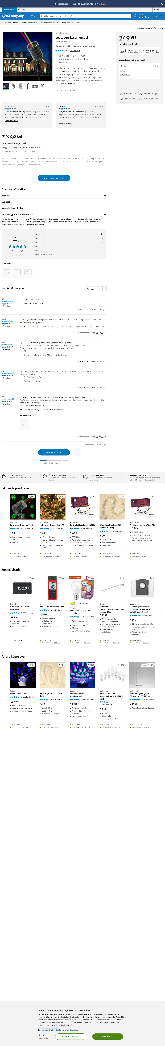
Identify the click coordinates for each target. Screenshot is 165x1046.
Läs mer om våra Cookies (49, 1030)
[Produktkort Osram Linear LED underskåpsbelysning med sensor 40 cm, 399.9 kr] (112, 588)
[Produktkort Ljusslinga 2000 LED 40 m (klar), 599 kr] (52, 675)
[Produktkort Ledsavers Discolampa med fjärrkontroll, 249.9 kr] (82, 675)
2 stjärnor (37, 246)
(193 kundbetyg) (58, 529)
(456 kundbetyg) (88, 700)
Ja (97, 309)
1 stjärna (37, 250)
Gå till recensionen (11, 121)
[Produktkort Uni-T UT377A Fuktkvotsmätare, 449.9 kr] (52, 588)
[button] (6, 86)
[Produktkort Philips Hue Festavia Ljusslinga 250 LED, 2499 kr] (82, 506)
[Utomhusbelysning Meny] (39, 23)
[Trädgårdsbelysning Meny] (60, 23)
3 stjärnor (37, 242)
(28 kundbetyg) (118, 531)
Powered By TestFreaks (94, 444)
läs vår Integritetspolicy (68, 1030)
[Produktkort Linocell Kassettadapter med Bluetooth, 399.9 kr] (22, 588)
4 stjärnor (37, 238)
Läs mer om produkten (65, 90)
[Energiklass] (72, 603)
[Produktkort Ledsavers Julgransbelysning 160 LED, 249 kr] (52, 506)
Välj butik (25, 556)
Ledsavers (67, 41)
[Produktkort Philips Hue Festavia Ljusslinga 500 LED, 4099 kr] (142, 506)
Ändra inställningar (44, 1036)
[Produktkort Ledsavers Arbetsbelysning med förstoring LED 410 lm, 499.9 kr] (142, 675)
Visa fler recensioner (54, 452)
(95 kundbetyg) (28, 613)
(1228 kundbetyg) (106, 705)
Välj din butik (125, 75)
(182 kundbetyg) (88, 617)
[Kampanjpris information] (86, 622)
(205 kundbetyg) (28, 697)
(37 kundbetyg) (28, 529)
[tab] (9, 10)
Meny (33, 16)
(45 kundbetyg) (58, 699)
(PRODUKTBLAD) (83, 603)
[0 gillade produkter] (156, 16)
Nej (102, 309)
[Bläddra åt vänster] (5, 529)
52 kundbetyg (75, 51)
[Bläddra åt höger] (160, 529)
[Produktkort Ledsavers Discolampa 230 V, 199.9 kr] (22, 675)
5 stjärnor (37, 234)
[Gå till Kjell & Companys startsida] (13, 16)
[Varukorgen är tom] (162, 16)
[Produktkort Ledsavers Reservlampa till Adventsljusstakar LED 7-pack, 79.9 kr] (112, 675)
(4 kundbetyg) (87, 529)
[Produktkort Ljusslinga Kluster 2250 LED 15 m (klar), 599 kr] (112, 506)
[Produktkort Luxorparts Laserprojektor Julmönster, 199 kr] (22, 506)
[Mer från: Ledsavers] (12, 138)
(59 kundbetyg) (58, 610)
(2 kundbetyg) (147, 616)
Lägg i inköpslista (145, 28)
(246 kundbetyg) (148, 700)
